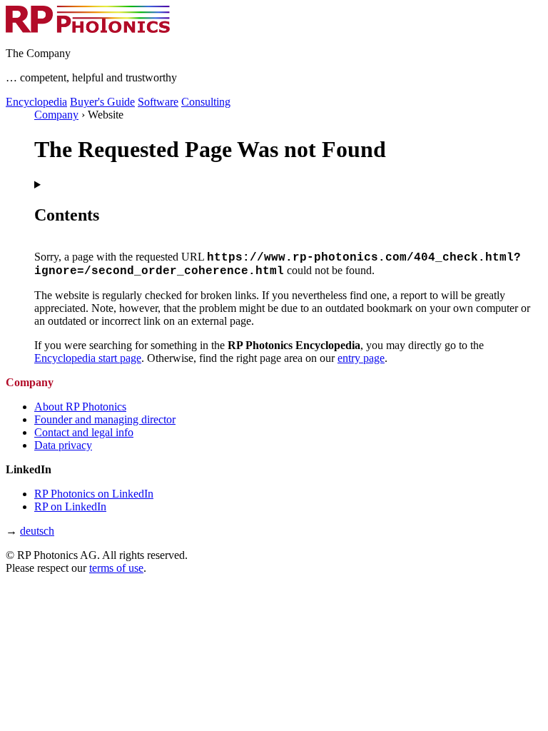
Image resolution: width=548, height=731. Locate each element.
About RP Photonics (80, 406)
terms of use (116, 568)
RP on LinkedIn (70, 506)
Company (56, 115)
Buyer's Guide (102, 102)
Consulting (205, 102)
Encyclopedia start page (87, 358)
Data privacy (63, 445)
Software (158, 102)
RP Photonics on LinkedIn (93, 494)
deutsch (37, 531)
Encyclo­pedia (36, 102)
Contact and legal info (83, 432)
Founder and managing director (105, 419)
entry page (361, 358)
